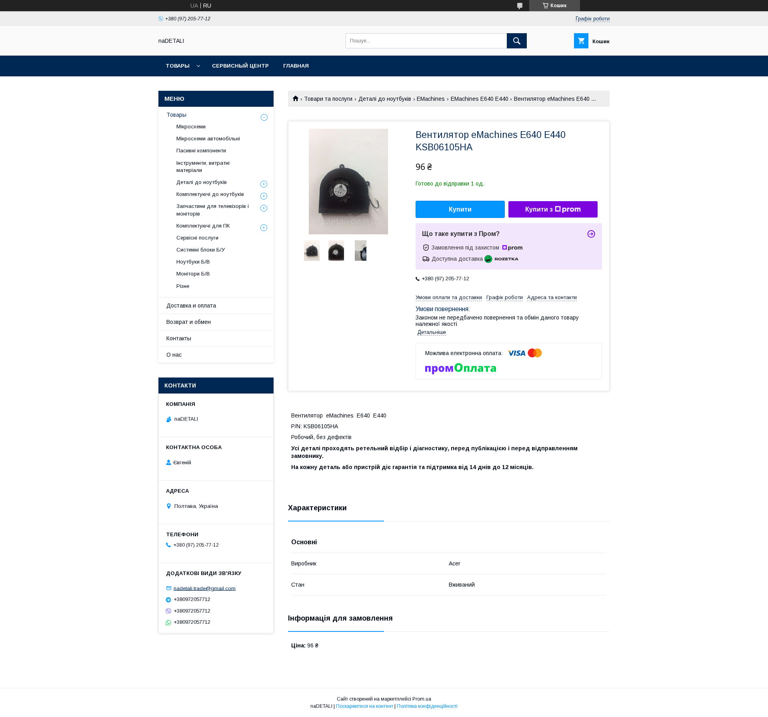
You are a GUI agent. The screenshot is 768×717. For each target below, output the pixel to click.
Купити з (539, 209)
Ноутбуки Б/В (193, 262)
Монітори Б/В (193, 274)
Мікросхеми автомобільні (208, 139)
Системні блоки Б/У (200, 250)
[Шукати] (517, 40)
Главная (296, 66)
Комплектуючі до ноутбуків (210, 194)
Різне (182, 286)
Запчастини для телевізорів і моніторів (212, 209)
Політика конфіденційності (427, 706)
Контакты (178, 338)
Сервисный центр (240, 66)
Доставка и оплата (191, 305)
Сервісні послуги (197, 238)
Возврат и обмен (188, 322)
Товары (178, 66)
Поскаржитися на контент (364, 706)
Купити (460, 209)
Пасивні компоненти (201, 151)
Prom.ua (421, 699)
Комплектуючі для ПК (203, 226)
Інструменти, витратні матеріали (203, 166)
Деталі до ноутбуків (384, 99)
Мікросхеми (191, 127)
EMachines (431, 99)
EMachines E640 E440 (479, 99)
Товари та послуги (328, 99)
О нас (174, 355)
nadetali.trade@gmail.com (205, 588)
